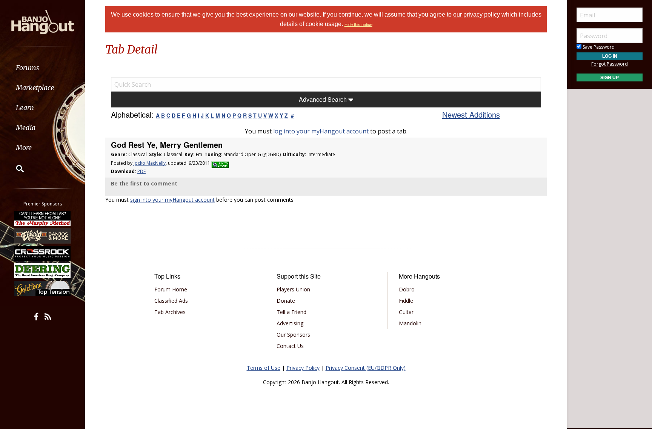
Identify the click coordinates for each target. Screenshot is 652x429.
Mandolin (410, 323)
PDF (141, 171)
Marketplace (35, 87)
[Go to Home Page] (42, 21)
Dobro (407, 289)
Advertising (290, 323)
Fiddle (406, 300)
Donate (286, 300)
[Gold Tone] (42, 288)
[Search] (15, 168)
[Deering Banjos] (42, 270)
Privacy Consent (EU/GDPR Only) (366, 367)
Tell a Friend (291, 312)
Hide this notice (358, 24)
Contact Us (290, 345)
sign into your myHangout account (172, 199)
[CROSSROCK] (42, 253)
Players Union (293, 289)
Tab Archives (170, 312)
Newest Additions (471, 114)
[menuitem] (42, 68)
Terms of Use (263, 367)
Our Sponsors (293, 334)
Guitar (406, 312)
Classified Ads (171, 300)
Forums (27, 67)
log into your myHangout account (321, 131)
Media (25, 127)
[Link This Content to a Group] (220, 163)
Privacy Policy (303, 367)
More (24, 147)
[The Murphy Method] (42, 218)
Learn (25, 107)
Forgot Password (609, 64)
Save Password (598, 47)
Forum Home (170, 289)
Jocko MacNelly (150, 163)
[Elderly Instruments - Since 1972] (42, 235)
